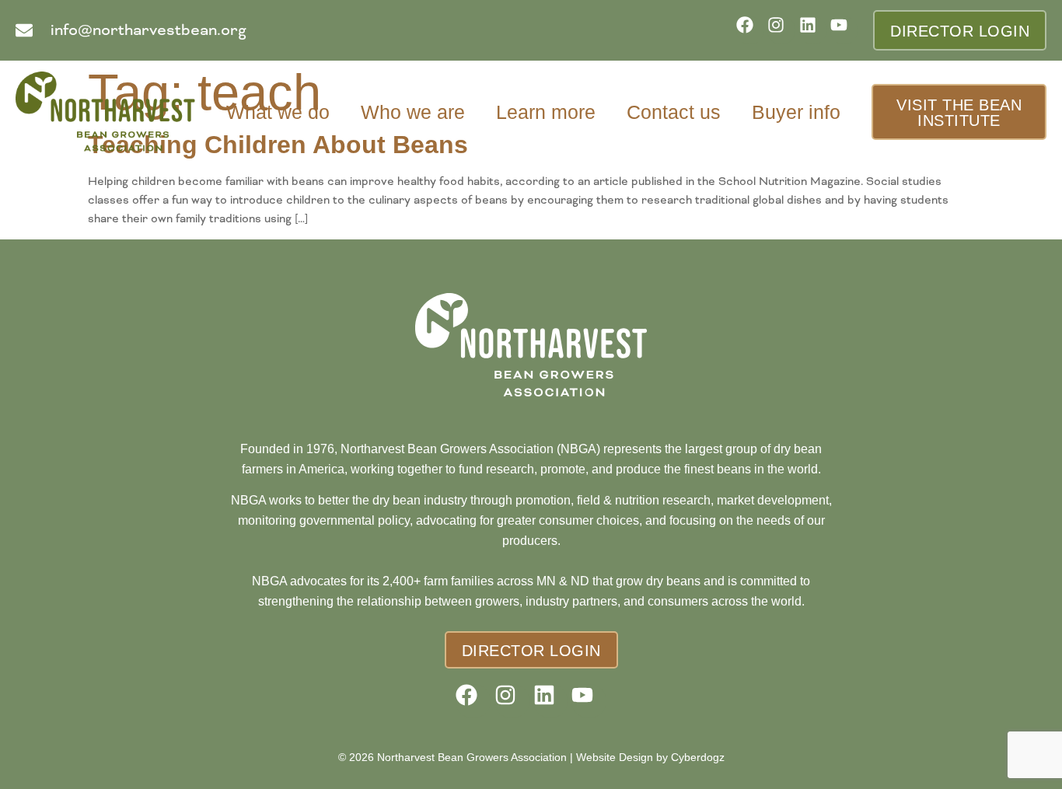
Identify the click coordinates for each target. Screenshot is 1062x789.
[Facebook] (749, 30)
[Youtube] (844, 30)
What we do (278, 112)
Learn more (546, 112)
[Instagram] (781, 30)
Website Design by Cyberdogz (650, 757)
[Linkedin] (812, 30)
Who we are (413, 112)
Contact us (674, 112)
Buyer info (796, 112)
